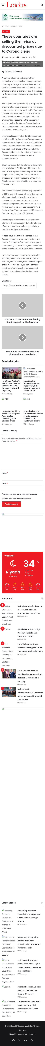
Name (5, 473)
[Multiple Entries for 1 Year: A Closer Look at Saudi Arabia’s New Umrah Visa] (9, 615)
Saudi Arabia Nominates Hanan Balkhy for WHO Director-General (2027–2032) (32, 386)
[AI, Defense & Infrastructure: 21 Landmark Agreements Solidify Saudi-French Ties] (9, 692)
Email (5, 484)
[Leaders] (16, 4)
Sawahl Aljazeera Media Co (21, 1026)
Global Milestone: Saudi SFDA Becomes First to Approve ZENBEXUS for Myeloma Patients (33, 416)
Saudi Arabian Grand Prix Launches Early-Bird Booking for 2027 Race (29, 1005)
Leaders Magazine (10, 57)
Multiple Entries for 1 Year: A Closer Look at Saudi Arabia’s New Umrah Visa (30, 610)
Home (5, 26)
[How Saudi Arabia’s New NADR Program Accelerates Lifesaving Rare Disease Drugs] (12, 403)
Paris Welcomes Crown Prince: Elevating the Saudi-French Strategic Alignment (30, 647)
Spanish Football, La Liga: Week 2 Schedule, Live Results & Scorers (29, 633)
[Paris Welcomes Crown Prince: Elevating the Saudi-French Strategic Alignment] (9, 654)
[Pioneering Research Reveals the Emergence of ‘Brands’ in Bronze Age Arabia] (9, 921)
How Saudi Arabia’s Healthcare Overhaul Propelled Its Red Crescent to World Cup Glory (11, 386)
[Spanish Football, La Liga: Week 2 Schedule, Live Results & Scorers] (9, 632)
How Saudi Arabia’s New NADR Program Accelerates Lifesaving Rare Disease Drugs (11, 416)
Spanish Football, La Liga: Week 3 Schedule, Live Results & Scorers (29, 990)
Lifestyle (13, 26)
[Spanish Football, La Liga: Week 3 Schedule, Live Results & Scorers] (9, 990)
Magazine (32, 1034)
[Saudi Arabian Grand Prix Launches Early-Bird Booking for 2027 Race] (9, 1009)
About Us (12, 1034)
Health (20, 26)
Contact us (22, 1034)
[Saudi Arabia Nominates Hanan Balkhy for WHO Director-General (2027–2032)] (33, 373)
